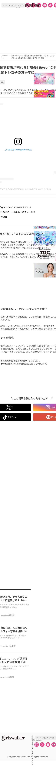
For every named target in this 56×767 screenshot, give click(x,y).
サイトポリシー (32, 746)
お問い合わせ (32, 743)
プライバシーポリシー (32, 750)
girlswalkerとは (33, 740)
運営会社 (32, 736)
